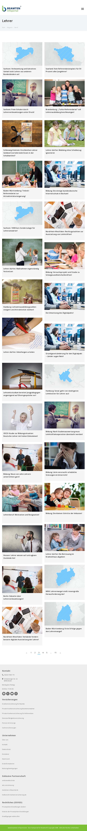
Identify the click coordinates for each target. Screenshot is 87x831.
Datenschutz (6, 749)
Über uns (5, 740)
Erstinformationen (8, 764)
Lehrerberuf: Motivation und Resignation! (21, 515)
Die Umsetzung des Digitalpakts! (60, 313)
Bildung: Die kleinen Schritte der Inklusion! (64, 513)
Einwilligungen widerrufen (11, 816)
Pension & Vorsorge (9, 723)
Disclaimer (5, 754)
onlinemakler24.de (8, 780)
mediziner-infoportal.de (10, 790)
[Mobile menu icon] (82, 8)
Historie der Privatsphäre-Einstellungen (15, 812)
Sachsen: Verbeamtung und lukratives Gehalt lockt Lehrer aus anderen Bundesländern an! (19, 71)
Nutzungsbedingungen (10, 768)
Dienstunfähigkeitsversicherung (13, 718)
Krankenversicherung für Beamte (13, 704)
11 (56, 652)
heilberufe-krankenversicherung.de (14, 795)
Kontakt (4, 744)
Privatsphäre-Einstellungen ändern (14, 807)
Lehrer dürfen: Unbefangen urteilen (18, 352)
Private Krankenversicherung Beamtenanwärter (18, 709)
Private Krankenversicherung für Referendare (17, 713)
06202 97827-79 (9, 675)
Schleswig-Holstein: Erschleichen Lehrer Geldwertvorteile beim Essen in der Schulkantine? (20, 153)
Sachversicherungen (9, 728)
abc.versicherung (8, 785)
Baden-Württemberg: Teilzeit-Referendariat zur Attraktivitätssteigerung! (16, 193)
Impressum (6, 759)
